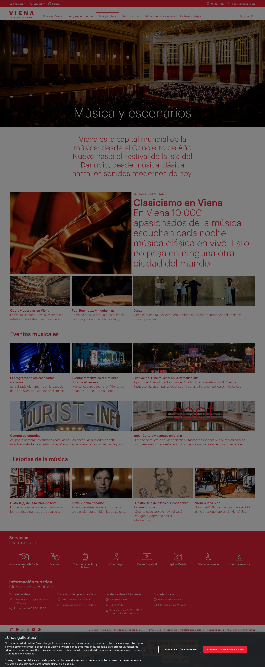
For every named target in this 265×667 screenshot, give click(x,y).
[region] (132, 649)
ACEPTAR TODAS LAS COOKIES (225, 649)
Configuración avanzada (179, 649)
